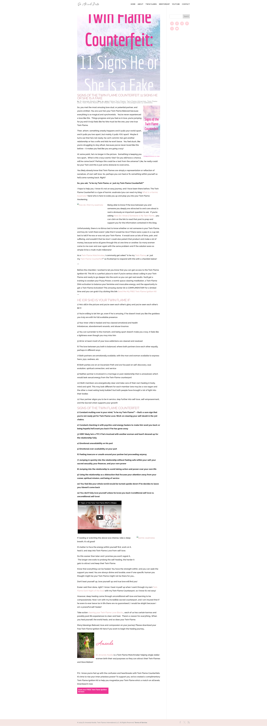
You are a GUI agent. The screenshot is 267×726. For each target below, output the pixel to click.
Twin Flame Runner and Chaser (96, 103)
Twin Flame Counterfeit (91, 259)
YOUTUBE (176, 4)
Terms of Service (141, 722)
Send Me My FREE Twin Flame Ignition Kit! (137, 291)
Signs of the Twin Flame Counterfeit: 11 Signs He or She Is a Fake (117, 96)
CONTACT (186, 4)
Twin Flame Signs (118, 103)
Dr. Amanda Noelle (104, 655)
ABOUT (140, 4)
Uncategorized (133, 103)
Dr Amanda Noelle (88, 101)
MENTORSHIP (164, 4)
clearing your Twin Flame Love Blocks (105, 612)
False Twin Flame (118, 101)
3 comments (147, 103)
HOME (133, 4)
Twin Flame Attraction (136, 101)
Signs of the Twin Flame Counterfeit (108, 408)
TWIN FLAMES (151, 4)
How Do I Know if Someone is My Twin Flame (134, 215)
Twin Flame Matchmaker (93, 255)
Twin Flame (140, 255)
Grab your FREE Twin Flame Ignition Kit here (92, 691)
